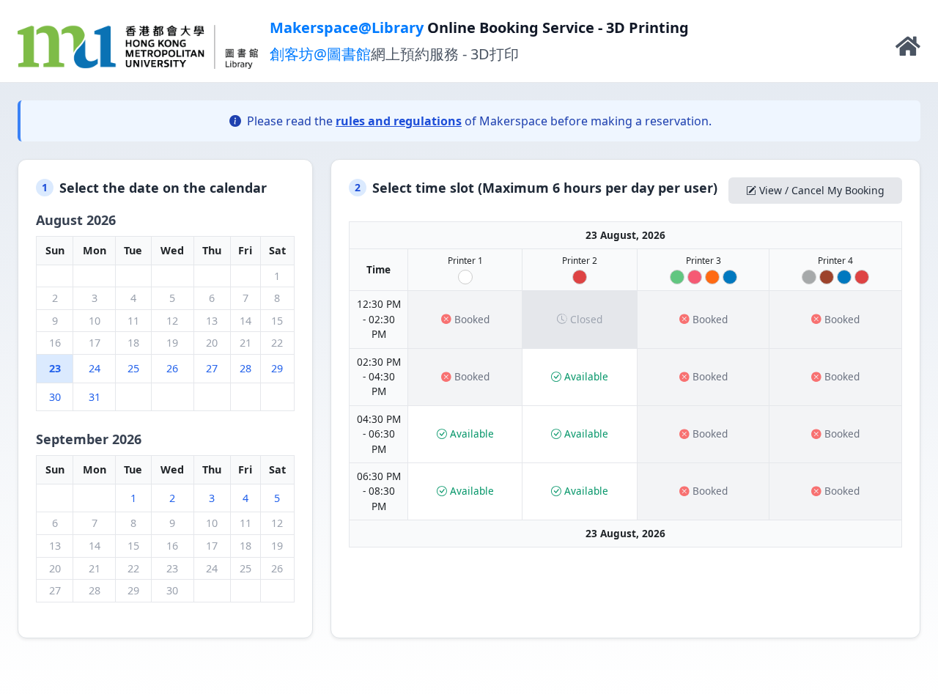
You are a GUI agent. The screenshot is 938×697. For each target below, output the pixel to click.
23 (55, 368)
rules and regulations (399, 121)
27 (212, 368)
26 (172, 368)
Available (586, 376)
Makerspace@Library (347, 27)
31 (94, 397)
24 (94, 368)
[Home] (907, 50)
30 (55, 397)
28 (245, 368)
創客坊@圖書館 (320, 54)
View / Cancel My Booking (822, 190)
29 (277, 368)
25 (133, 368)
